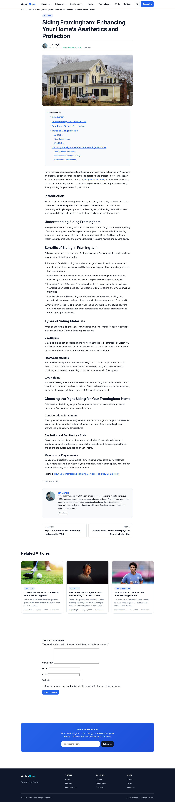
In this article (55, 113)
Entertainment (76, 4)
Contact (127, 4)
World (117, 4)
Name (45, 668)
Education (59, 4)
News (90, 4)
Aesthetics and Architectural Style (68, 156)
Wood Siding (59, 143)
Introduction (58, 117)
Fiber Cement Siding (62, 139)
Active (28, 4)
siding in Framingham (94, 179)
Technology (103, 4)
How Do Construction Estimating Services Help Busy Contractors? (86, 474)
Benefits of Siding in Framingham (68, 126)
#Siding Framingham (51, 481)
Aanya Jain (28, 610)
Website (46, 680)
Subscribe (147, 4)
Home (23, 9)
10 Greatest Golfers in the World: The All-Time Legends (41, 594)
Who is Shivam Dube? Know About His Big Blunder (129, 594)
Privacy (151, 798)
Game (129, 783)
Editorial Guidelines (139, 798)
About (129, 798)
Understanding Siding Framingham (69, 121)
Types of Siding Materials (65, 130)
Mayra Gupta (74, 610)
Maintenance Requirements (65, 160)
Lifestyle (31, 9)
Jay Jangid (54, 44)
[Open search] (137, 4)
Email (44, 674)
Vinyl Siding (58, 135)
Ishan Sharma (119, 610)
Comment (47, 663)
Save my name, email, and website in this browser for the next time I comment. (83, 686)
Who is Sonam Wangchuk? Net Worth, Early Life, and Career (85, 594)
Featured (99, 787)
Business (45, 4)
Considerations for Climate (65, 152)
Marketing (131, 787)
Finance (99, 779)
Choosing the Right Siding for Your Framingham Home (79, 147)
